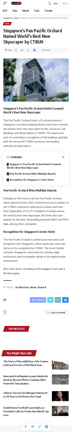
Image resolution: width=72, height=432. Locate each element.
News (33, 287)
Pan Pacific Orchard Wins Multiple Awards (33, 173)
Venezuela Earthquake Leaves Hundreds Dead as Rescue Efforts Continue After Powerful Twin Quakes (25, 380)
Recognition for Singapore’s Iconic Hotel (32, 179)
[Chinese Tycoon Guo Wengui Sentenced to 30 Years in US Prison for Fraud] (60, 396)
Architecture (22, 287)
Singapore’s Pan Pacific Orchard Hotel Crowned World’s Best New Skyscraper (34, 166)
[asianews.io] (17, 3)
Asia (7, 24)
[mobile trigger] (6, 3)
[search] (49, 3)
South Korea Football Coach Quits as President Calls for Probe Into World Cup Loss (26, 411)
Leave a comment (58, 312)
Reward (42, 287)
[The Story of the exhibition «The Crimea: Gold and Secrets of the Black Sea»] (60, 365)
